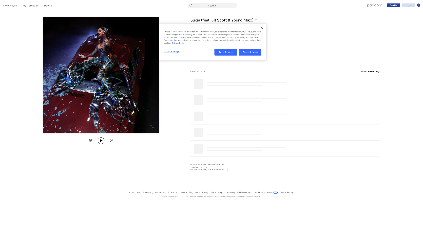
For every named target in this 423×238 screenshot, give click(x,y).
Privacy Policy (178, 43)
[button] (90, 141)
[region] (212, 42)
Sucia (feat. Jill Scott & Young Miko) (221, 20)
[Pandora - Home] (374, 5)
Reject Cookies (226, 52)
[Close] (261, 27)
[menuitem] (403, 5)
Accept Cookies (250, 52)
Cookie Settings (171, 52)
